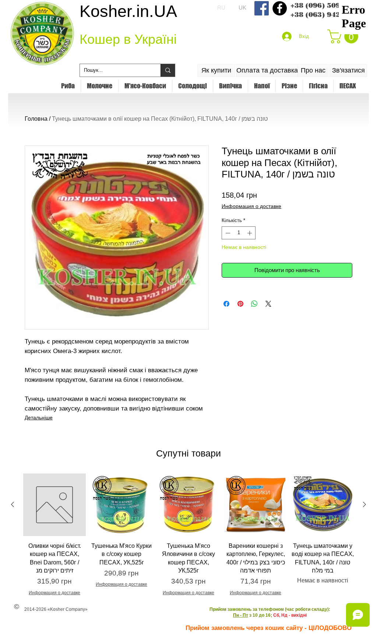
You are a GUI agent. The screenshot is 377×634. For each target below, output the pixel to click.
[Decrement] (227, 233)
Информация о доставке (251, 206)
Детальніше (39, 417)
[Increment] (250, 233)
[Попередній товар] (12, 504)
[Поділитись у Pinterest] (240, 303)
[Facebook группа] (279, 8)
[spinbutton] (239, 233)
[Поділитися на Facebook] (226, 303)
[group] (188, 534)
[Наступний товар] (364, 504)
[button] (344, 36)
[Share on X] (268, 303)
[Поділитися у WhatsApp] (254, 303)
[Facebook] (261, 8)
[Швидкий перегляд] (54, 504)
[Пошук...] (168, 70)
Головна (36, 119)
